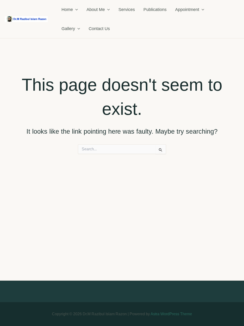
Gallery (68, 28)
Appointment (187, 9)
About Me (95, 9)
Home (67, 9)
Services (126, 9)
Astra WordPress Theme (171, 314)
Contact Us (99, 28)
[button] (75, 9)
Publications (155, 9)
